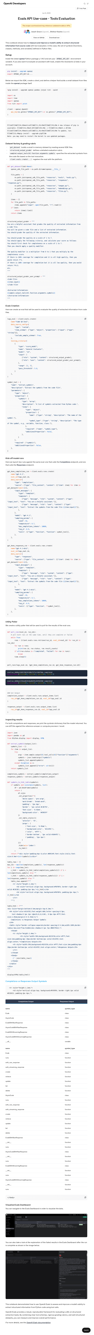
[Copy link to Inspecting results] (24, 719)
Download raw (54, 37)
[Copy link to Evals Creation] (21, 306)
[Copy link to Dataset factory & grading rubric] (37, 143)
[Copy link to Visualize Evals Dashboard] (32, 1205)
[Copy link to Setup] (14, 55)
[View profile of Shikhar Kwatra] (28, 32)
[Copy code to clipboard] (85, 71)
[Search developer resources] (85, 4)
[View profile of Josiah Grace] (25, 32)
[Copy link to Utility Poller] (19, 621)
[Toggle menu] (88, 4)
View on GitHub (38, 37)
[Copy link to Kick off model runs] (25, 458)
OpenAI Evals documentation (38, 1322)
